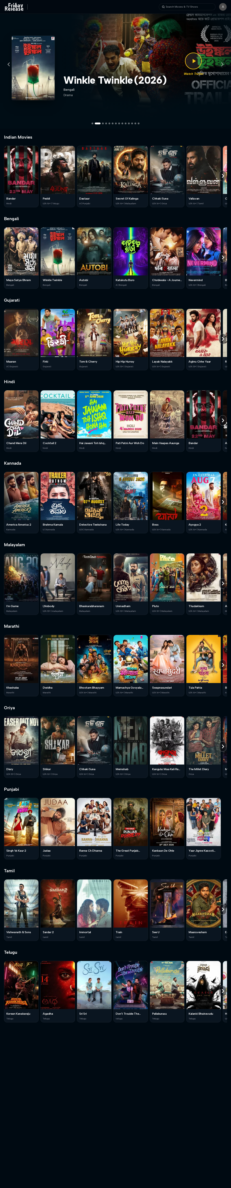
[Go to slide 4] (106, 123)
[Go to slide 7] (116, 123)
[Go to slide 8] (119, 123)
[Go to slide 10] (126, 123)
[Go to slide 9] (122, 123)
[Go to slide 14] (139, 123)
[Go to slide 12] (132, 123)
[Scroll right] (222, 176)
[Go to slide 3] (101, 123)
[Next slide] (222, 64)
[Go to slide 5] (109, 123)
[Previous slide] (8, 64)
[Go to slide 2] (96, 123)
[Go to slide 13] (135, 123)
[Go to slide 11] (129, 123)
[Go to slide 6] (113, 123)
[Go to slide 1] (92, 123)
